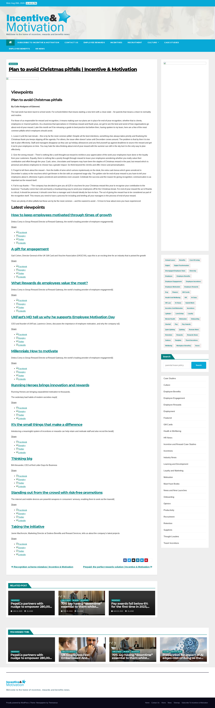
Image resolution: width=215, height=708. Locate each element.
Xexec (197, 346)
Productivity (169, 510)
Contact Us (71, 42)
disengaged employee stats (175, 271)
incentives (190, 308)
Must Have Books (172, 484)
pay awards (186, 324)
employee (168, 276)
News (170, 703)
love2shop (180, 313)
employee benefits (183, 276)
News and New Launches (175, 490)
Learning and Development (176, 464)
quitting (182, 330)
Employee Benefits (19, 49)
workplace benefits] (183, 346)
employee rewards (191, 287)
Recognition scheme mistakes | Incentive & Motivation (43, 567)
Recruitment (135, 42)
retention (168, 335)
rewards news (192, 335)
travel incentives (192, 340)
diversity (193, 271)
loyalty (190, 313)
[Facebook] (21, 232)
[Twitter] (20, 239)
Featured (168, 418)
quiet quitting (170, 330)
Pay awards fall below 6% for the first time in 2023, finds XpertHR (129, 607)
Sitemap (177, 703)
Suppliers (168, 530)
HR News (40, 49)
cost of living (195, 260)
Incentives (116, 42)
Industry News (170, 457)
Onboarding (169, 497)
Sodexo (168, 340)
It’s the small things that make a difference (46, 424)
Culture (152, 42)
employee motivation (172, 287)
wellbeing (168, 346)
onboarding (195, 319)
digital (167, 265)
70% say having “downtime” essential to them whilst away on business (81, 607)
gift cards (185, 292)
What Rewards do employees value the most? (49, 283)
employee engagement (173, 281)
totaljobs (178, 340)
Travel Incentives (171, 543)
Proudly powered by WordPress (17, 703)
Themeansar (53, 703)
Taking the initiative (27, 526)
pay (176, 324)
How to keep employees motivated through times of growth (61, 215)
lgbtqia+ (168, 313)
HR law (168, 303)
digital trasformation (181, 265)
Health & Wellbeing (172, 431)
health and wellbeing (172, 297)
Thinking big (21, 458)
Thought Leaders (171, 536)
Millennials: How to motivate (34, 351)
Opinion (167, 504)
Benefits (182, 260)
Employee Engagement (174, 398)
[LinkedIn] (21, 243)
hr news (178, 303)
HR (186, 297)
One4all (168, 324)
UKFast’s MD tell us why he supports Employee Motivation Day (63, 317)
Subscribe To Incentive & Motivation (38, 42)
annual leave (170, 260)
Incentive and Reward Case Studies (180, 444)
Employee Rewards (94, 42)
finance (175, 292)
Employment (66, 600)
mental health (170, 319)
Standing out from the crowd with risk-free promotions (57, 492)
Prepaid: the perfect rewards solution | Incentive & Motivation (116, 567)
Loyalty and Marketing (174, 471)
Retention (168, 523)
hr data (194, 297)
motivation (183, 319)
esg (166, 292)
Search (166, 356)
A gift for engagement (30, 249)
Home (147, 703)
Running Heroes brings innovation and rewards (50, 385)
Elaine (30, 611)
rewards (179, 335)
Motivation (168, 477)
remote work (194, 330)
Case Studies (171, 42)
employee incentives (193, 281)
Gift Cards (168, 424)
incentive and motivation (174, 308)
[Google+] (21, 236)
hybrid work (190, 303)
